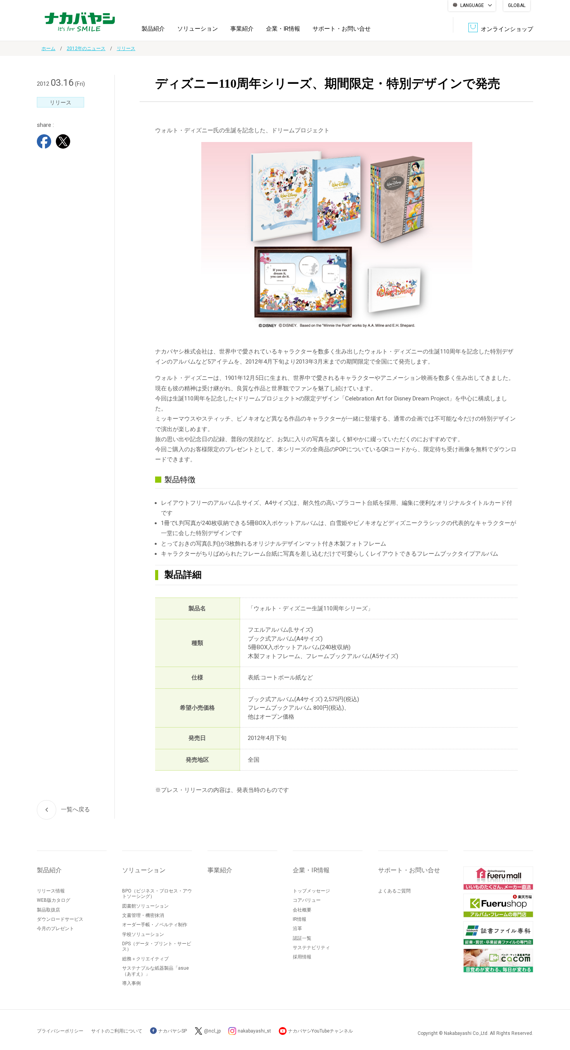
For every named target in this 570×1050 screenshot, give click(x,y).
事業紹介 (242, 28)
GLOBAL (516, 5)
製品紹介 (153, 28)
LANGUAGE (472, 5)
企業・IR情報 (283, 28)
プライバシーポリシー (60, 1031)
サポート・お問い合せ (342, 28)
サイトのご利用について (116, 1031)
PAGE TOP (556, 1012)
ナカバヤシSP (172, 1031)
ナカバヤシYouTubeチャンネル (320, 1031)
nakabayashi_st (254, 1031)
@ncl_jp (212, 1031)
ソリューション (197, 28)
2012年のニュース (86, 48)
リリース (126, 48)
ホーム (48, 48)
